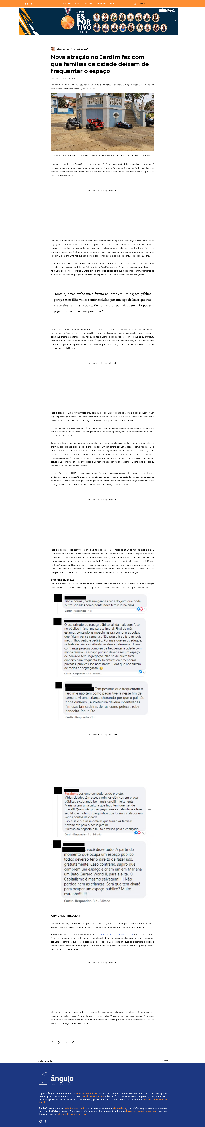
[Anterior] (21, 21)
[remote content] (102, 212)
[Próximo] (175, 21)
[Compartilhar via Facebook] (52, 1042)
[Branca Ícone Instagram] (26, 3)
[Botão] (98, 21)
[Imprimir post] (79, 1042)
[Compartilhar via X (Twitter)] (59, 1042)
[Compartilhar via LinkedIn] (66, 1042)
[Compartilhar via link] (72, 1042)
